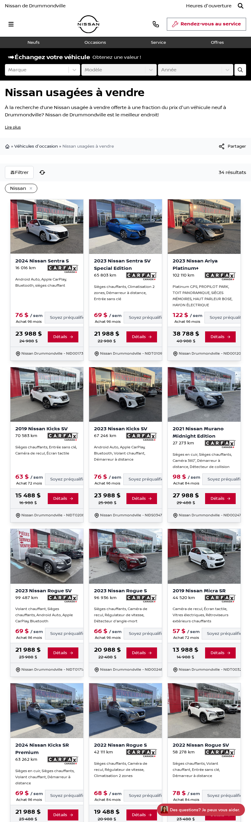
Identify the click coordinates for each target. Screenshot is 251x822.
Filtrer (21, 172)
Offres (217, 42)
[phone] (156, 24)
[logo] (88, 24)
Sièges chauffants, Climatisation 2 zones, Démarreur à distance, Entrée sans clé (124, 293)
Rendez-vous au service (211, 24)
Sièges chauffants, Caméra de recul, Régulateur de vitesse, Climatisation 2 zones (120, 769)
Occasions (95, 42)
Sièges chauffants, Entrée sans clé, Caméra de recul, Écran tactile (46, 450)
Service (158, 42)
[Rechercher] (240, 5)
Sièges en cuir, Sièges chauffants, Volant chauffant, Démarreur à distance (44, 777)
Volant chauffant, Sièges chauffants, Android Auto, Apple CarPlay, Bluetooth (44, 615)
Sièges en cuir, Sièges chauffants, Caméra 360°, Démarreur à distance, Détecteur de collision (202, 460)
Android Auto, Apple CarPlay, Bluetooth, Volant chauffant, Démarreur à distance (119, 453)
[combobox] (8, 70)
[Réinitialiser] (42, 172)
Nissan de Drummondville (35, 6)
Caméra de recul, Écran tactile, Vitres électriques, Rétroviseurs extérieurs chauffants (200, 615)
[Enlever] (29, 188)
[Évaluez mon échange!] (240, 70)
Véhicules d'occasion (36, 146)
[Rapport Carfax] (62, 269)
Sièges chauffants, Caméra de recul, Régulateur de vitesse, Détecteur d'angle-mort (120, 615)
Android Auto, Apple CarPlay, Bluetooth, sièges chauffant (40, 282)
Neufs (33, 42)
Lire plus (13, 127)
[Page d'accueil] (8, 146)
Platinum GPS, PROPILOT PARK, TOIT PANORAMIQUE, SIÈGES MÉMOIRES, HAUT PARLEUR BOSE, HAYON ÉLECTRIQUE (202, 296)
